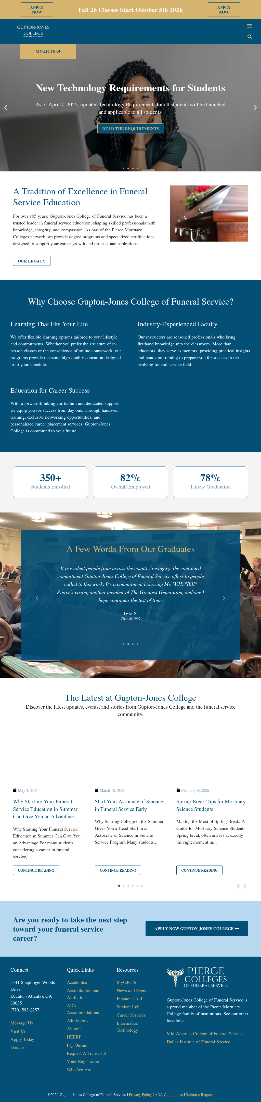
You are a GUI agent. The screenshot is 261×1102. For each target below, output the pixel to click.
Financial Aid (129, 998)
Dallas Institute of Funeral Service (198, 1041)
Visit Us (18, 1031)
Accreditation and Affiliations (83, 993)
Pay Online (77, 1045)
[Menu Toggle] (249, 25)
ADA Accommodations (83, 1008)
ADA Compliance (169, 1094)
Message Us (21, 1023)
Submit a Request (200, 1094)
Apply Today (22, 1039)
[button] (6, 107)
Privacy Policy (140, 1094)
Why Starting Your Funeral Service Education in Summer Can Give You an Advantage (45, 809)
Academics (77, 982)
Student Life (128, 1007)
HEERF (74, 1037)
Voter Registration (83, 1061)
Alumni (74, 1028)
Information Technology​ (127, 1026)
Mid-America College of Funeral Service (205, 1033)
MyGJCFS (126, 982)
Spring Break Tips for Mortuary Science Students (211, 805)
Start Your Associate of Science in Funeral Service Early (129, 805)
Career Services (131, 1015)
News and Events (132, 990)
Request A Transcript (86, 1053)
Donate (17, 1047)
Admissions (77, 1020)
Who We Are (79, 1069)
